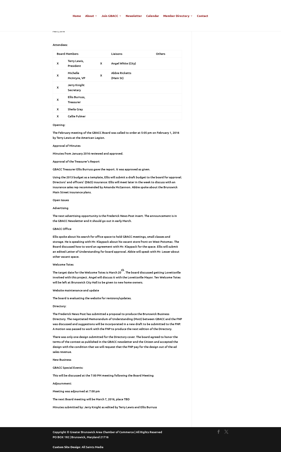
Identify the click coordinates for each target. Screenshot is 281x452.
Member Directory (176, 16)
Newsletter (134, 16)
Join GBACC (109, 16)
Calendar (152, 16)
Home (77, 16)
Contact (202, 16)
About (89, 16)
